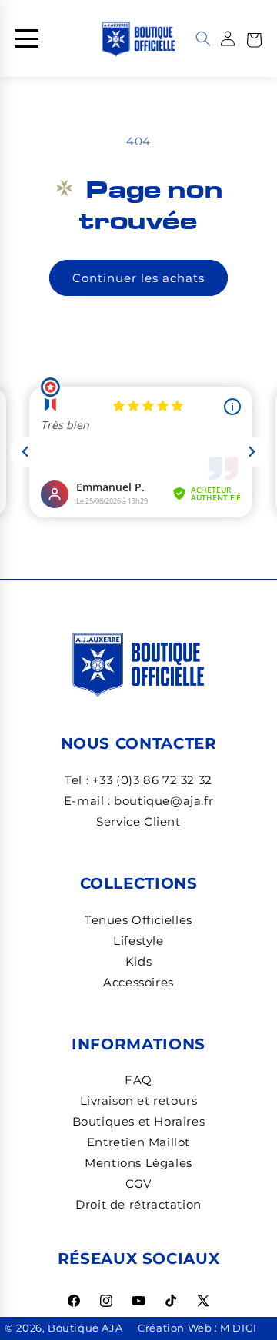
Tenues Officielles (138, 920)
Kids (138, 961)
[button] (254, 38)
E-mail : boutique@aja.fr (138, 800)
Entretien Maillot (138, 1142)
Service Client (138, 821)
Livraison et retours (139, 1100)
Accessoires (138, 982)
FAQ (138, 1079)
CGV (138, 1183)
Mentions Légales (138, 1162)
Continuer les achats (138, 278)
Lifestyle (138, 940)
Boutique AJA (85, 1328)
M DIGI (238, 1328)
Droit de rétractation (138, 1204)
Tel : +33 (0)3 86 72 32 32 (138, 780)
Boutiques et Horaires (138, 1121)
